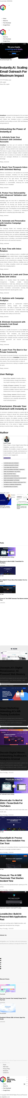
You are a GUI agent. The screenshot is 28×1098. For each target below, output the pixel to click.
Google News (6, 1090)
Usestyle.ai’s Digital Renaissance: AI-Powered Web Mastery (12, 670)
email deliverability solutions (12, 471)
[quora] (0, 964)
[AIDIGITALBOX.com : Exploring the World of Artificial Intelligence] (8, 30)
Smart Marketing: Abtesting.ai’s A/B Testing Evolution (10, 711)
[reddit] (0, 962)
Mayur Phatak (7, 443)
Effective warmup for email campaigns (14, 469)
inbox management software (11, 480)
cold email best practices (11, 467)
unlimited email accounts (10, 486)
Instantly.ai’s (3, 256)
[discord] (0, 958)
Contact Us (6, 1072)
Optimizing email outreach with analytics (15, 482)
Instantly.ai (3, 115)
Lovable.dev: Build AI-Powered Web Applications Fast (13, 917)
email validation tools (10, 473)
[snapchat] (0, 960)
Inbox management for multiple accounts (15, 478)
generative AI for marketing (11, 476)
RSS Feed (5, 1066)
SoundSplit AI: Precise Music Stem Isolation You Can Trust (12, 841)
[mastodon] (0, 968)
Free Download (7, 1088)
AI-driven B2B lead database (11, 463)
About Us (5, 1086)
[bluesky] (0, 966)
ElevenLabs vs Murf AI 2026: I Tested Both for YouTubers (11, 803)
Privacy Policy (6, 1068)
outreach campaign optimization (12, 484)
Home (4, 1064)
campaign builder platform (11, 465)
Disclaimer (5, 1070)
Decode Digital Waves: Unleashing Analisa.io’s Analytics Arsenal (13, 755)
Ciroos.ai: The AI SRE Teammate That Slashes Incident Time (12, 878)
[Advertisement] (14, 100)
